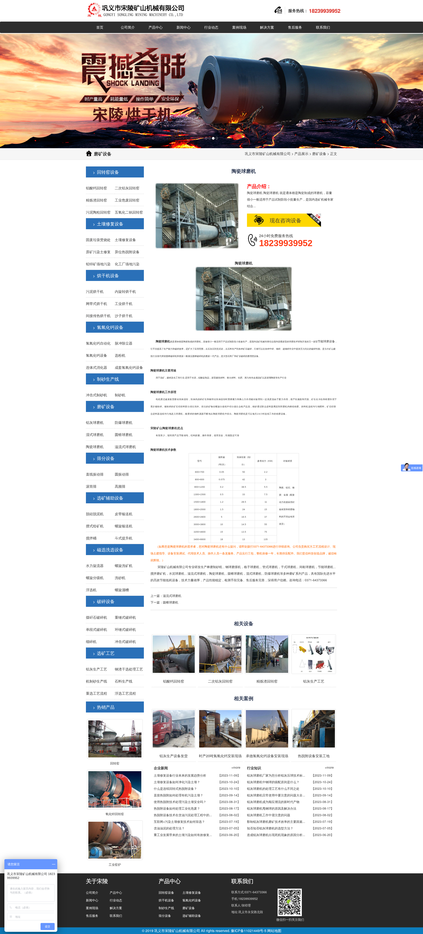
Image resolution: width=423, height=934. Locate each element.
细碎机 (91, 641)
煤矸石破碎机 (96, 617)
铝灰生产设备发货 (174, 755)
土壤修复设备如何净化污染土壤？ (177, 782)
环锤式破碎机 (125, 629)
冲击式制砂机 (96, 394)
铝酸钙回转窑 (96, 187)
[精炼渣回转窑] (267, 654)
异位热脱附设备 (127, 251)
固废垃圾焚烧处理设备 (103, 239)
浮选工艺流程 (125, 693)
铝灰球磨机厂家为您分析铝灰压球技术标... (276, 775)
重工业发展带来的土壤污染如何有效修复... (183, 834)
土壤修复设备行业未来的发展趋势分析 (180, 775)
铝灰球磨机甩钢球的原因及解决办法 (271, 808)
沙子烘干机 (123, 315)
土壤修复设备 (110, 223)
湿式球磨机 (95, 434)
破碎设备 (106, 601)
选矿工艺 (106, 653)
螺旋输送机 (123, 525)
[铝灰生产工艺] (313, 654)
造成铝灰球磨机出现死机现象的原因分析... (276, 834)
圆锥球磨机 (123, 434)
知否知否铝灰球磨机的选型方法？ (270, 828)
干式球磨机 (288, 567)
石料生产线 (123, 681)
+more (235, 767)
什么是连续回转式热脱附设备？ (175, 788)
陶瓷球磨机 (95, 446)
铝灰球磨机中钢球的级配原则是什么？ (273, 782)
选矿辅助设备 (110, 498)
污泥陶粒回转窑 (98, 212)
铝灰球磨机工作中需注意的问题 (268, 815)
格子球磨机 (251, 567)
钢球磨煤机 (233, 567)
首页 (99, 27)
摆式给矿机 (95, 525)
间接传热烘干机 (98, 315)
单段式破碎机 (96, 629)
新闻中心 (183, 27)
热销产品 (106, 707)
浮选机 (91, 589)
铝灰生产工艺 (96, 669)
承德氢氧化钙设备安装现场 (267, 755)
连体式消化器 (96, 367)
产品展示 (301, 153)
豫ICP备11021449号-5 (248, 930)
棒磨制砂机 (214, 567)
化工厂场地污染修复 (131, 263)
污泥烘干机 (95, 291)
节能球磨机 (325, 567)
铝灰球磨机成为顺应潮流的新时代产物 (273, 801)
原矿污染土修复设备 (102, 251)
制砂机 (120, 394)
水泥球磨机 (176, 573)
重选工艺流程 (96, 693)
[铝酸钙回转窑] (174, 654)
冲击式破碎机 (125, 641)
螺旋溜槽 (122, 589)
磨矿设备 (319, 153)
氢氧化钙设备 (110, 327)
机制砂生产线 (96, 681)
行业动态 (211, 27)
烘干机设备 (108, 275)
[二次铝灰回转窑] (220, 654)
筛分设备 (106, 458)
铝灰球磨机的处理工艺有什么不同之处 (273, 788)
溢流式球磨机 (125, 446)
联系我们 (323, 27)
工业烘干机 (123, 303)
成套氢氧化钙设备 (129, 367)
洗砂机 (120, 577)
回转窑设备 (108, 172)
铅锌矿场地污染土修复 (103, 263)
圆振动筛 (122, 474)
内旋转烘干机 (125, 291)
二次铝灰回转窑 (127, 187)
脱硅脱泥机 (95, 513)
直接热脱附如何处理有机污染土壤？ (178, 795)
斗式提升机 (123, 538)
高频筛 (120, 486)
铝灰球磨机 (95, 422)
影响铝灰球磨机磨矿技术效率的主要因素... (276, 821)
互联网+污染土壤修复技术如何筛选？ (179, 821)
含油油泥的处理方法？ (169, 828)
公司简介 (128, 27)
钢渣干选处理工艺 (129, 669)
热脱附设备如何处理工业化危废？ (177, 808)
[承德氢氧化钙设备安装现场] (267, 729)
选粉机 (120, 355)
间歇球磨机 (307, 567)
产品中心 (155, 27)
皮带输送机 (123, 513)
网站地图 (274, 930)
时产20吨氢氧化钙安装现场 (220, 755)
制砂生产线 (108, 379)
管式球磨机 (270, 567)
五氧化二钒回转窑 (129, 212)
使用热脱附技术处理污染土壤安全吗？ (180, 801)
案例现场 (239, 27)
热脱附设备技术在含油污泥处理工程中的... (183, 815)
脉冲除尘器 (123, 343)
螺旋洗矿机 (123, 565)
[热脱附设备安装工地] (313, 729)
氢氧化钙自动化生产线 (103, 343)
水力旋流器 (95, 565)
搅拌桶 (91, 538)
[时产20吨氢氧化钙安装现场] (220, 729)
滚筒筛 (91, 486)
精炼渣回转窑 (96, 200)
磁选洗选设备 (110, 549)
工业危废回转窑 (127, 200)
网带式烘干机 (96, 303)
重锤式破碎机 (125, 617)
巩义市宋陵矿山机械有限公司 (268, 153)
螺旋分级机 (95, 577)
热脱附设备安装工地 (314, 755)
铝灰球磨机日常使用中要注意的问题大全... (276, 795)
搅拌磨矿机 (158, 573)
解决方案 (267, 27)
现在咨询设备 (285, 220)
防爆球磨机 (123, 422)
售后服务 (295, 27)
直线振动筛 (95, 474)
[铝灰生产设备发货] (174, 729)
